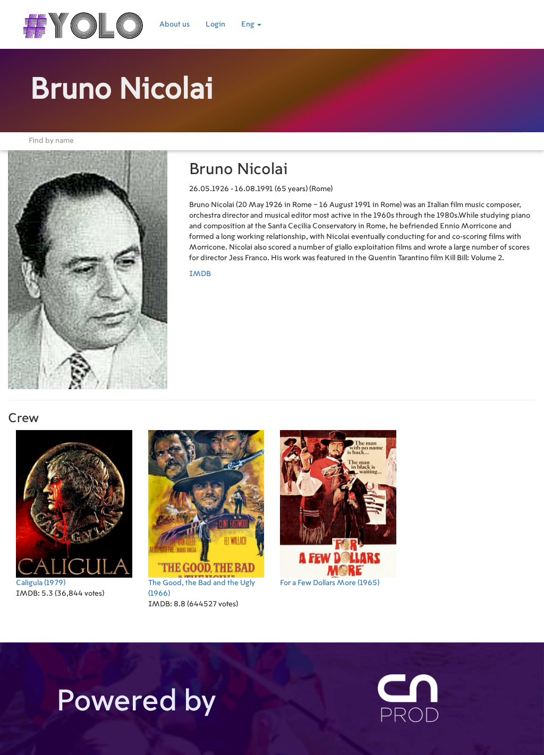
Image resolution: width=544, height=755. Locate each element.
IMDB (200, 274)
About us (174, 24)
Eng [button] (248, 24)
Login (215, 24)
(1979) (40, 583)
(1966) (201, 588)
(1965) (329, 583)
